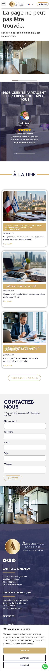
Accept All (24, 650)
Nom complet (10, 421)
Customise (24, 658)
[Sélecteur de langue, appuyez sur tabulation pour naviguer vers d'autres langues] (30, 4)
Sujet (6, 453)
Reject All (24, 665)
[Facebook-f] (5, 560)
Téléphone (8, 432)
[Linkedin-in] (9, 560)
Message (8, 464)
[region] (24, 648)
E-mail (7, 442)
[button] (3, 4)
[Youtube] (14, 560)
